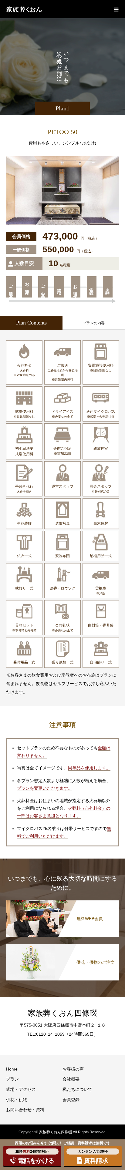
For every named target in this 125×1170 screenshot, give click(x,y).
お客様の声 (73, 1069)
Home (12, 1069)
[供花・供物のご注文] (62, 945)
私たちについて (77, 1089)
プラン (12, 1079)
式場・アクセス (21, 1089)
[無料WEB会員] (62, 901)
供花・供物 (16, 1099)
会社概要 (70, 1079)
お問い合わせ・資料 (25, 1109)
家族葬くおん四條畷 (62, 1013)
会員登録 (70, 1099)
